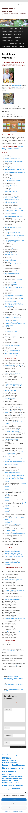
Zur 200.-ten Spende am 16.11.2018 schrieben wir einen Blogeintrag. (12, 148)
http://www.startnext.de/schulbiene (9, 650)
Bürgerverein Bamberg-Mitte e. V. (12, 179)
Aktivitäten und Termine (13, 40)
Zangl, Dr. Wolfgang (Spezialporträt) (12, 350)
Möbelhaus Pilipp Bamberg (10, 260)
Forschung (16, 780)
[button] (26, 792)
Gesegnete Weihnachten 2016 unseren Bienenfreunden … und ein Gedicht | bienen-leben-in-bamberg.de (13, 684)
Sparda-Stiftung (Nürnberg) (10, 530)
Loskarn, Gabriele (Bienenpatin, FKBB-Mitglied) (15, 256)
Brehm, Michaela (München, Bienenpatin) (13, 384)
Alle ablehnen (14, 803)
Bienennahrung (6, 778)
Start (3, 28)
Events (16, 28)
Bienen (5, 768)
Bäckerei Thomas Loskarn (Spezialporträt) (14, 161)
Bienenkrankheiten (18, 776)
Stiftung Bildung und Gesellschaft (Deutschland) (15, 631)
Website (6, 742)
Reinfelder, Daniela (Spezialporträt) (12, 273)
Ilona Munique (18, 785)
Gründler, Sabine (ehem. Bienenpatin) (13, 208)
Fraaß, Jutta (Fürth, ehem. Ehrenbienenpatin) (14, 407)
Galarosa (6, 412)
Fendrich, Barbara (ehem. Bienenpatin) (13, 193)
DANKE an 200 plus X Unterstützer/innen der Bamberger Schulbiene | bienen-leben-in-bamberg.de (14, 678)
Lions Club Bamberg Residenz (11, 252)
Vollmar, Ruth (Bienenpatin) (10, 336)
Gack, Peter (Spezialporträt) (11, 202)
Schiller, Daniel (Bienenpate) (11, 301)
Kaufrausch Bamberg (9, 230)
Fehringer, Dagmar (8, 190)
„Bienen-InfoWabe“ (18, 87)
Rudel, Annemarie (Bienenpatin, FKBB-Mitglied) (15, 287)
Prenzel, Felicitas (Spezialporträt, (12, 618)
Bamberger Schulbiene (7, 34)
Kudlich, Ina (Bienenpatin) (10, 241)
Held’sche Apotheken (9, 215)
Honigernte (10, 785)
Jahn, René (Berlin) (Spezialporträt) (12, 599)
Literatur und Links (6, 46)
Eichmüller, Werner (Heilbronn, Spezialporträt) (14, 590)
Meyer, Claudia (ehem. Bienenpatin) (12, 259)
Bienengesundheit (7, 776)
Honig (4, 785)
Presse (21, 28)
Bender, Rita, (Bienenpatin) (10, 167)
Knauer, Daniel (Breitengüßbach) (12, 439)
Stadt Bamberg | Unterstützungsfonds (13, 322)
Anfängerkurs (16, 755)
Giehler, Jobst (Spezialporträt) (11, 204)
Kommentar (8, 709)
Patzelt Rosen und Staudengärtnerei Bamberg (14, 270)
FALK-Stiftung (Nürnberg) (10, 398)
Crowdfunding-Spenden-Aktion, (17, 665)
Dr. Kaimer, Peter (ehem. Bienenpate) (13, 227)
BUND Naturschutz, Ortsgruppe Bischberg (14, 385)
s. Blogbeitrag (19, 279)
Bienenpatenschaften (18, 31)
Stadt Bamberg (8, 320)
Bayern (23, 765)
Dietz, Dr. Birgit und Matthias (11, 185)
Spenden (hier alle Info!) (16, 85)
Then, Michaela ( (8, 331)
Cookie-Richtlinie (8, 811)
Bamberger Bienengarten (7, 37)
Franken (13, 782)
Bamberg (7, 757)
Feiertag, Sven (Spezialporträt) (11, 191)
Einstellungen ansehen (14, 807)
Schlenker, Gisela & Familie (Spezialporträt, (14, 304)
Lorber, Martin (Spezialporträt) (11, 254)
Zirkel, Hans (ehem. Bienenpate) (12, 355)
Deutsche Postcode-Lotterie (11, 617)
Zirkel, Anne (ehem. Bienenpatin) (12, 353)
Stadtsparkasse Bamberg (10, 323)
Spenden (4, 40)
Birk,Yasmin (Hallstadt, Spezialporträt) (13, 373)
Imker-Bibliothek (18, 37)
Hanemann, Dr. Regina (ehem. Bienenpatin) (14, 210)
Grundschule (19, 782)
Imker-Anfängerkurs (7, 789)
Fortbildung (6, 782)
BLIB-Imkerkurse (9, 28)
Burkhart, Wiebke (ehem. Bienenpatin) (13, 180)
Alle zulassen (14, 799)
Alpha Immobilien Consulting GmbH (12, 158)
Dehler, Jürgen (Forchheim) (10, 390)
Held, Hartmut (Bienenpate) (10, 213)
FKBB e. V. (11, 780)
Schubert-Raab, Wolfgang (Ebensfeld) (13, 524)
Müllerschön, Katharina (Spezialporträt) (13, 263)
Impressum (21, 811)
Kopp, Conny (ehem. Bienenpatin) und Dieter (14, 235)
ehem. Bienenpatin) (9, 306)
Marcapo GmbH (8, 456)
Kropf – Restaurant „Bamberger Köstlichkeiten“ (15, 240)
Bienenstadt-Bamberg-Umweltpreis (16, 43)
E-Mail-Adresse (8, 735)
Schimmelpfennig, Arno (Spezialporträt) (13, 303)
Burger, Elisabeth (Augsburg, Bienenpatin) (14, 556)
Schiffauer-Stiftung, (9, 298)
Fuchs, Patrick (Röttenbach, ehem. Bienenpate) (15, 411)
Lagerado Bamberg (9, 248)
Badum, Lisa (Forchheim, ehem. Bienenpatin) (14, 365)
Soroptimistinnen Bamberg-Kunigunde (13, 317)
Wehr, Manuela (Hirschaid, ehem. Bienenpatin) (15, 533)
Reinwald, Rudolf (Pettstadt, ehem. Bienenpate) (15, 478)
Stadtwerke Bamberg (9, 326)
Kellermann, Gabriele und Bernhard (12, 232)
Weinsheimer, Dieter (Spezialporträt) (12, 345)
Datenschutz (15, 811)
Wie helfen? (4, 43)
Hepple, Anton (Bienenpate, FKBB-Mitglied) (14, 216)
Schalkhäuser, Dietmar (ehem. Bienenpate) (14, 295)
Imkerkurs (22, 789)
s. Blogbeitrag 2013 (20, 323)
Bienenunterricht (5, 780)
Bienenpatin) (14, 331)
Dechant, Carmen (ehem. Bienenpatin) (13, 182)
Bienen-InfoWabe (18, 34)
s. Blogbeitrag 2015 (9, 325)
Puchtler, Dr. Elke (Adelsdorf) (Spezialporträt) (14, 475)
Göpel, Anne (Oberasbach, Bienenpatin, (13, 414)
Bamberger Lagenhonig (7, 31)
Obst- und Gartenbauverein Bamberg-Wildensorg (15, 267)
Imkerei (16, 788)
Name (7, 728)
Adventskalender (7, 755)
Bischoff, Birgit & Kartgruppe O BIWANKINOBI (15, 172)
